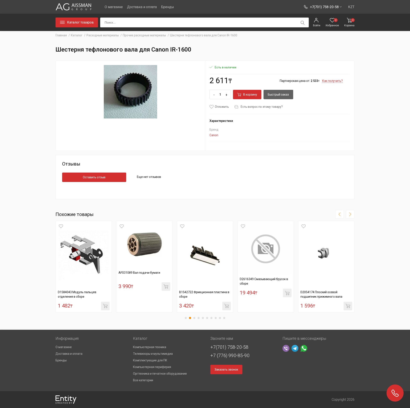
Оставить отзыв (94, 177)
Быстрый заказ (278, 94)
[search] (302, 23)
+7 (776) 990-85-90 (229, 355)
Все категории (143, 380)
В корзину (250, 94)
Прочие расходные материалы (144, 35)
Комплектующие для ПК (150, 360)
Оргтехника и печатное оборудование (160, 373)
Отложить (222, 106)
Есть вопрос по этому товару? (262, 106)
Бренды (167, 7)
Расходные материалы (102, 35)
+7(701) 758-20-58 (229, 347)
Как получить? (332, 81)
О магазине (114, 7)
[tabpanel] (84, 267)
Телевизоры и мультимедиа (153, 353)
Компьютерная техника (149, 347)
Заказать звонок (226, 369)
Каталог (76, 35)
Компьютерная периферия (152, 367)
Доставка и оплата (142, 7)
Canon (213, 135)
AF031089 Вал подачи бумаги (139, 272)
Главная (61, 35)
